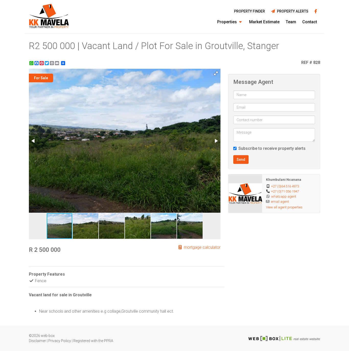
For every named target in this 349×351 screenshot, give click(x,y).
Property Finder (249, 11)
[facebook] (315, 11)
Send (241, 159)
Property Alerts (291, 11)
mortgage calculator (201, 247)
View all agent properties (284, 207)
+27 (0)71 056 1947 (285, 191)
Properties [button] (227, 21)
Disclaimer (37, 341)
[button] (216, 73)
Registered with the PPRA (93, 341)
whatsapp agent (283, 196)
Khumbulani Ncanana (283, 179)
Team (291, 21)
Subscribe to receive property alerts (272, 148)
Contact (309, 21)
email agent (280, 201)
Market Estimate (264, 21)
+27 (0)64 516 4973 (285, 186)
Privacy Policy (59, 341)
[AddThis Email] (57, 63)
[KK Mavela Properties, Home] (49, 16)
